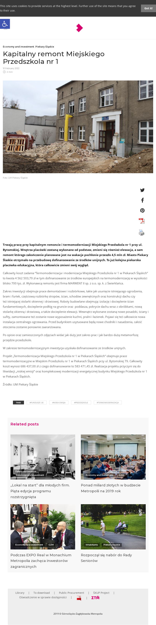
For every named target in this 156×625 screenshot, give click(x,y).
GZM (121, 475)
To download (41, 593)
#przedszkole (81, 402)
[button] (5, 24)
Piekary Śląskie (44, 46)
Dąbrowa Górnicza (25, 471)
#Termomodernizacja (108, 402)
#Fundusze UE (37, 402)
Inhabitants (92, 544)
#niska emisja (58, 402)
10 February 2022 (11, 68)
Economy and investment (18, 46)
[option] (43, 468)
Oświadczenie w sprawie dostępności (43, 597)
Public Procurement (71, 593)
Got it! (148, 8)
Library (19, 593)
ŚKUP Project (101, 593)
